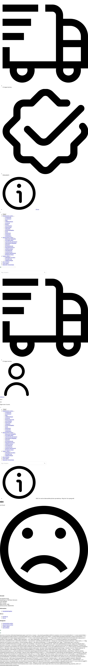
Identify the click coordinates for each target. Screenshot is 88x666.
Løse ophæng (6, 262)
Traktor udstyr (6, 256)
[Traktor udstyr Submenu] (10, 256)
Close (4, 214)
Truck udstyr (6, 263)
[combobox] (23, 272)
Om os (4, 618)
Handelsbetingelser (7, 611)
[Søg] (45, 272)
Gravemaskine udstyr (8, 216)
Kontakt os (5, 616)
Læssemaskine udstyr (8, 237)
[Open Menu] (0, 407)
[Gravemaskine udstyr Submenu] (13, 411)
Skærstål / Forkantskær (8, 264)
